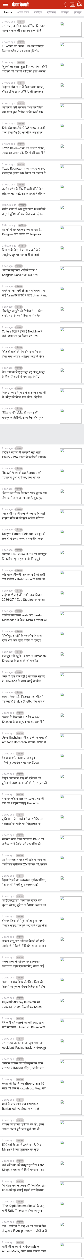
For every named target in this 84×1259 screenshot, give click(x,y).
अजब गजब (23, 12)
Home (8, 12)
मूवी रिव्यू (51, 12)
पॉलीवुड (38, 12)
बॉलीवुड (65, 12)
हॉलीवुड (77, 12)
